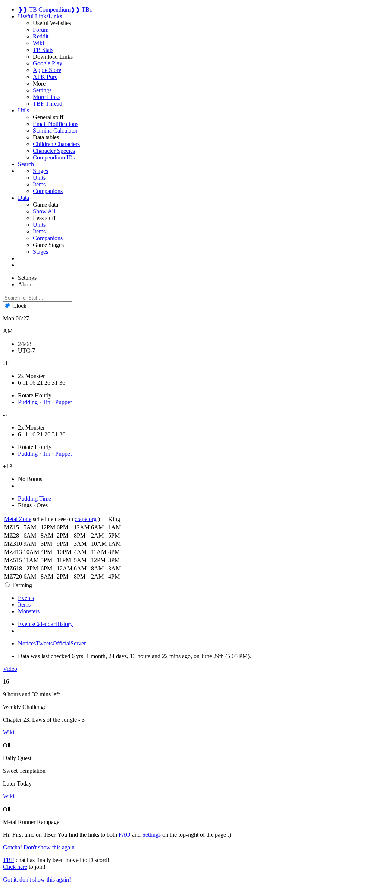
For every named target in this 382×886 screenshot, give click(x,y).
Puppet (63, 402)
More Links (46, 97)
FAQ (125, 834)
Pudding (28, 402)
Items (39, 231)
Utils (23, 110)
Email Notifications (55, 124)
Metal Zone (17, 519)
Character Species (54, 151)
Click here (15, 867)
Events (26, 624)
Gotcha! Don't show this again (39, 847)
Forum (40, 30)
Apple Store (47, 70)
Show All (44, 211)
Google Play (47, 63)
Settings (42, 90)
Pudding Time (34, 498)
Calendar (44, 624)
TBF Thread (47, 103)
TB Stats (43, 50)
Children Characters (56, 144)
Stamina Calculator (55, 130)
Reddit (40, 36)
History (64, 624)
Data (23, 198)
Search (26, 164)
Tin (46, 402)
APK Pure (45, 77)
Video (10, 669)
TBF (8, 860)
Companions (48, 238)
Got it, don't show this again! (37, 879)
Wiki (38, 43)
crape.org (86, 519)
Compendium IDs (54, 157)
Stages (40, 251)
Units (39, 225)
